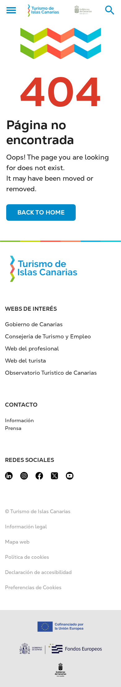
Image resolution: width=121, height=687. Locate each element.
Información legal (26, 526)
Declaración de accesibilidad (38, 572)
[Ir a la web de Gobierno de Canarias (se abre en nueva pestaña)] (83, 10)
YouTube (70, 476)
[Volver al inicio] (43, 10)
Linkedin (9, 476)
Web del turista (25, 360)
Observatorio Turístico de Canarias (51, 372)
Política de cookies (27, 557)
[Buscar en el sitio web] (110, 10)
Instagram (24, 476)
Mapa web (17, 542)
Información (19, 420)
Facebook (39, 476)
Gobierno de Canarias (34, 324)
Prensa (13, 428)
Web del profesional (32, 348)
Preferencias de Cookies (33, 587)
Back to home (41, 212)
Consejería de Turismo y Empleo (48, 336)
